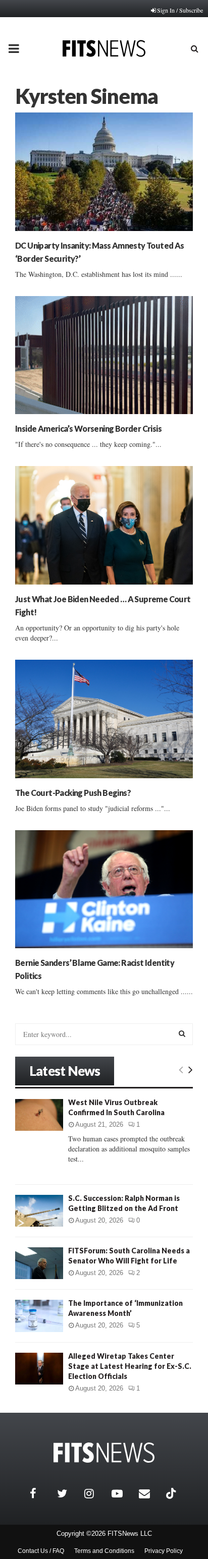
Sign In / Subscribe (180, 10)
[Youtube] (123, 1493)
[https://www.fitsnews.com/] (104, 1453)
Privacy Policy (163, 1550)
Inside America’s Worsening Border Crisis (88, 428)
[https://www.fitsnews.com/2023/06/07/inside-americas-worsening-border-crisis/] (104, 355)
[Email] (150, 1493)
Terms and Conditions (104, 1550)
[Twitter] (68, 1493)
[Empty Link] (181, 1069)
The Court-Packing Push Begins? (73, 792)
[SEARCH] (182, 1033)
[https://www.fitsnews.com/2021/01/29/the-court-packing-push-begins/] (104, 719)
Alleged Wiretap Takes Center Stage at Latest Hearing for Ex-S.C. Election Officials (129, 1366)
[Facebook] (41, 1493)
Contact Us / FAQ (41, 1550)
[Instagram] (95, 1493)
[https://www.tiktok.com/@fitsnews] (172, 1493)
